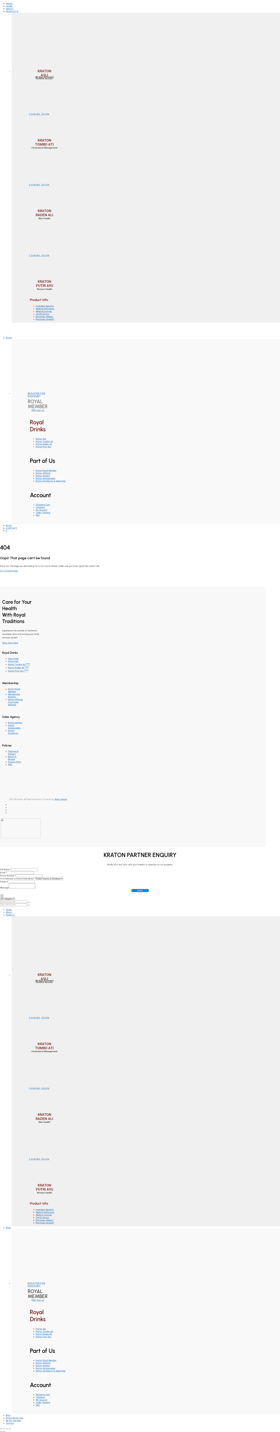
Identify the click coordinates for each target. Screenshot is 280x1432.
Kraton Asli (41, 439)
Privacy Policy (14, 762)
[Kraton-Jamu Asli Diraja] (9, 333)
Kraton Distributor (13, 732)
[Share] (4, 1428)
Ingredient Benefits (45, 306)
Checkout (40, 507)
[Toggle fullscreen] (7, 1428)
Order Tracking (43, 512)
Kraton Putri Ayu (43, 446)
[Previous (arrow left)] (1, 1431)
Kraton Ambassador (45, 478)
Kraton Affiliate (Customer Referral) (15, 702)
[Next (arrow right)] (4, 1431)
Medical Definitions (45, 308)
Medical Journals (44, 311)
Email (3, 872)
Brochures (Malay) (44, 316)
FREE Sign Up (38, 410)
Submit (140, 890)
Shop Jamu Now (10, 643)
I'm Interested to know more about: (18, 878)
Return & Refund (12, 758)
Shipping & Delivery (13, 752)
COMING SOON (39, 114)
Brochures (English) (45, 319)
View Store (13, 658)
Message (4, 887)
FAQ (38, 515)
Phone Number (8, 875)
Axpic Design (61, 799)
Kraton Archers (43, 476)
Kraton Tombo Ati (44, 441)
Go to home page (9, 571)
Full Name (5, 869)
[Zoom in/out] (10, 1428)
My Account (41, 510)
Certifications (42, 314)
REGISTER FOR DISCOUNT (36, 394)
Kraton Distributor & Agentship (51, 481)
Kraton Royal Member (46, 470)
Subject (4, 881)
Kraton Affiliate (43, 473)
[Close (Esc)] (1, 1428)
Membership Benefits (14, 695)
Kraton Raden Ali (44, 444)
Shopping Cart (43, 504)
